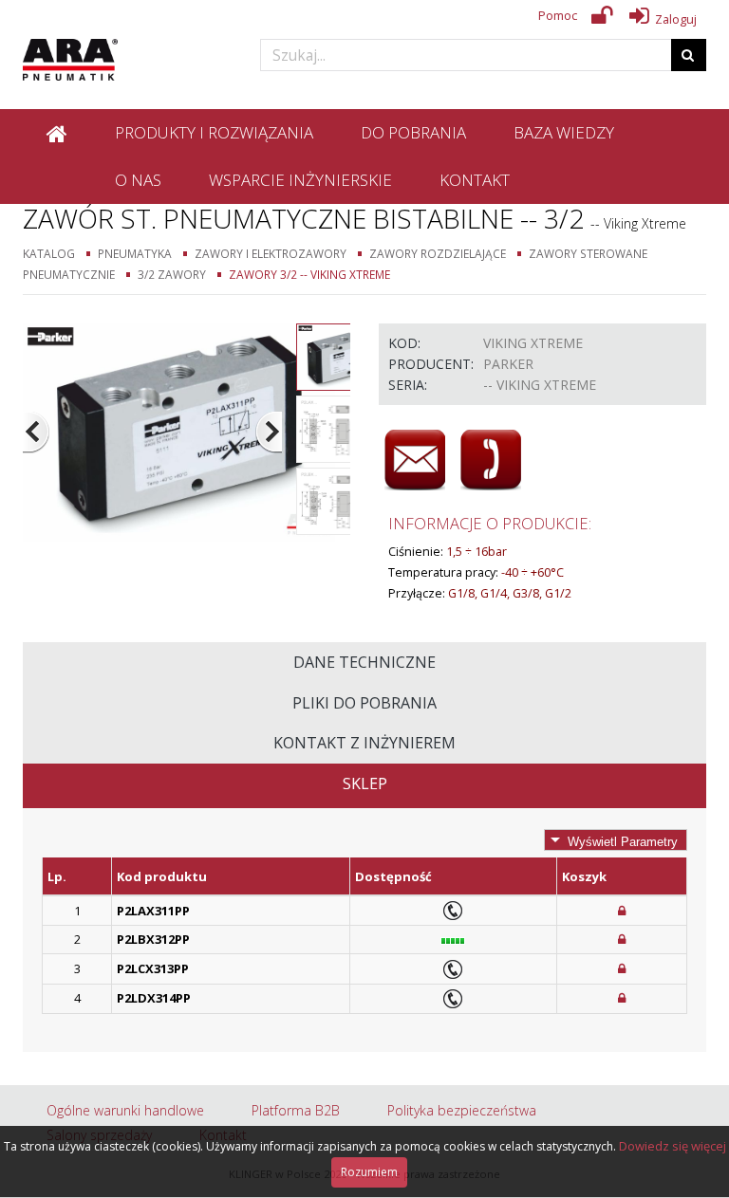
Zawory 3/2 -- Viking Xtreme (309, 274)
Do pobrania (413, 132)
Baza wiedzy (564, 132)
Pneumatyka (135, 253)
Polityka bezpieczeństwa (461, 1110)
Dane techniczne (364, 662)
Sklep (365, 783)
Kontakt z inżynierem (364, 742)
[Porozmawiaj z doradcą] (491, 460)
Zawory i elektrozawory (270, 253)
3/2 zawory (172, 274)
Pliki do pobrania (364, 702)
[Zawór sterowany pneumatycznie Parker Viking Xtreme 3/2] (179, 431)
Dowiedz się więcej (672, 1145)
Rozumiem (369, 1172)
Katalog (49, 253)
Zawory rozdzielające (437, 253)
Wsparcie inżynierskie (300, 180)
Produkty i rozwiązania (214, 132)
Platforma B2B (296, 1110)
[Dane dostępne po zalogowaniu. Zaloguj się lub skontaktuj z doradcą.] (622, 910)
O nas (138, 180)
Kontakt (474, 180)
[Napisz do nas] (415, 460)
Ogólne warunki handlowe (125, 1110)
